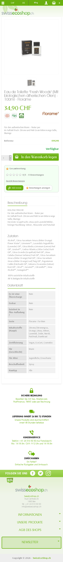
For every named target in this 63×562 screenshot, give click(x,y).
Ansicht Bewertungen (15, 181)
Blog (36, 2)
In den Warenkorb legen (39, 157)
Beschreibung (17, 203)
